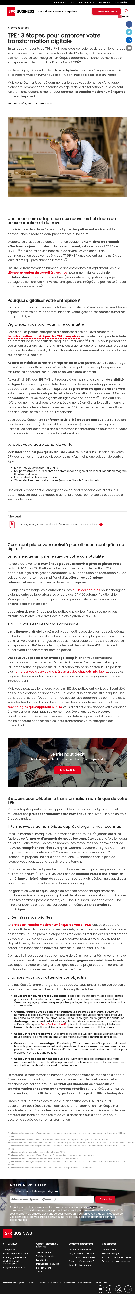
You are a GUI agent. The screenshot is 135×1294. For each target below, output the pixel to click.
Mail (129, 48)
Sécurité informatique (80, 1265)
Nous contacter (86, 2)
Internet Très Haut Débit (47, 1263)
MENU (125, 16)
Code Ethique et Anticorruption (11, 1262)
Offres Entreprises (65, 11)
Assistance (104, 2)
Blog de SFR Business (14, 1267)
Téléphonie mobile (45, 1256)
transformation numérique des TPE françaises (44, 336)
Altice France (102, 1282)
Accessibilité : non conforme (78, 1282)
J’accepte (105, 1199)
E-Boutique (44, 11)
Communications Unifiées (82, 1257)
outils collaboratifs (86, 590)
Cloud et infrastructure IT (81, 1261)
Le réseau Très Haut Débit (15, 1253)
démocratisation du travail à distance (37, 272)
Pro (72, 2)
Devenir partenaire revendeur (116, 1261)
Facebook (129, 24)
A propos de (9, 1249)
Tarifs (39, 1271)
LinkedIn (129, 40)
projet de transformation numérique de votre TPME (51, 925)
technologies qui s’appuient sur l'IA (35, 707)
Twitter (129, 32)
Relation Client (43, 1267)
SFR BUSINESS (10, 1243)
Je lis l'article (67, 770)
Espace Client (121, 2)
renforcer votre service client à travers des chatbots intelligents (61, 671)
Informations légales (13, 1282)
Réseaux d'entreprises (80, 1249)
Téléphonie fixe (43, 1252)
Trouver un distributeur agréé (116, 1257)
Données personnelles (50, 1282)
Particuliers (60, 2)
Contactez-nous (106, 11)
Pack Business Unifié (53, 1024)
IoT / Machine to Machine (81, 1253)
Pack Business (43, 1260)
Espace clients (109, 1249)
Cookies (31, 1282)
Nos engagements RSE (14, 1257)
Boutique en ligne (110, 1253)
